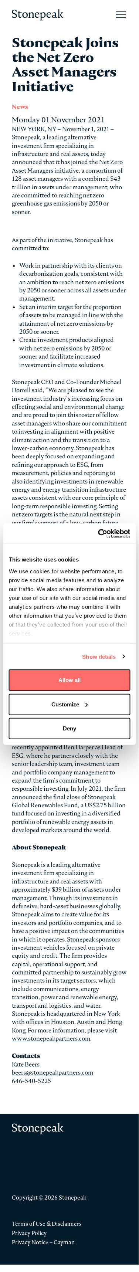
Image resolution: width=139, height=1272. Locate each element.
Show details (99, 656)
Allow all (69, 680)
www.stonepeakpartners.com (51, 1038)
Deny (69, 728)
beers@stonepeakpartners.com (52, 1072)
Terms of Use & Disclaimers (47, 1223)
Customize (65, 704)
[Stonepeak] (38, 15)
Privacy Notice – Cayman (43, 1242)
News (20, 107)
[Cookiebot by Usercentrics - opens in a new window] (98, 533)
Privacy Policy (29, 1233)
